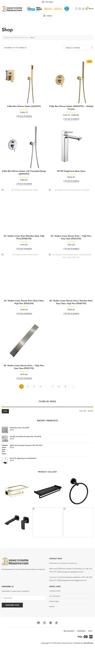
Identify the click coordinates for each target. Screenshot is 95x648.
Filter (5, 411)
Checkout (81, 631)
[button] (47, 16)
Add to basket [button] (25, 116)
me (53, 606)
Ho (50, 606)
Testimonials (54, 591)
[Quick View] (18, 116)
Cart (90, 631)
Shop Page (54, 601)
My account (69, 631)
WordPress (88, 643)
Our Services (54, 596)
